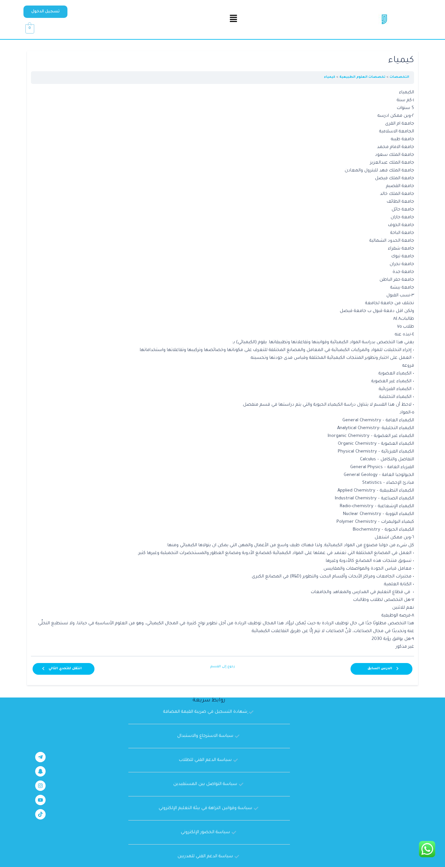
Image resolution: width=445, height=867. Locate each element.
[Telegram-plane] (40, 757)
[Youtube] (40, 800)
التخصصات (399, 77)
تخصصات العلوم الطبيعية (362, 77)
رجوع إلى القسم (222, 667)
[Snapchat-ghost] (40, 771)
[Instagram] (40, 785)
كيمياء (329, 77)
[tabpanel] (222, 370)
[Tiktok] (40, 814)
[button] (45, 12)
